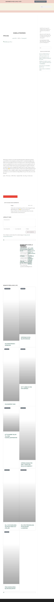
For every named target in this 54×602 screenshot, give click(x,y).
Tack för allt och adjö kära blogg (23, 249)
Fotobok (22, 256)
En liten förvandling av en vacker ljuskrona (27, 527)
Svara (34, 205)
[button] (4, 196)
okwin (40, 65)
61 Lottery (40, 53)
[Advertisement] (19, 186)
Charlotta (40, 68)
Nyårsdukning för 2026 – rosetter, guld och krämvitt (26, 465)
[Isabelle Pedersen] (45, 21)
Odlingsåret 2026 (10, 404)
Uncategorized (23, 38)
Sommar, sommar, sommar (30, 262)
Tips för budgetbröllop (24, 262)
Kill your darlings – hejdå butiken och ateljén (11, 527)
